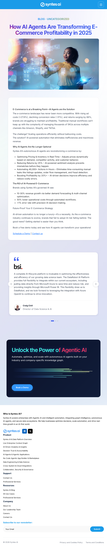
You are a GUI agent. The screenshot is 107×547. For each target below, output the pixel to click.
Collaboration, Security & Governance (18, 470)
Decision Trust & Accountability (15, 451)
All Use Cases (8, 494)
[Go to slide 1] (49, 320)
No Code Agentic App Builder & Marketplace (21, 458)
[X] (30, 431)
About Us (7, 506)
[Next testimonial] (96, 284)
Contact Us (7, 478)
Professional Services (12, 482)
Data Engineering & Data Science (16, 462)
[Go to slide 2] (51, 320)
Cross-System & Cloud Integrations (17, 466)
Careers (6, 513)
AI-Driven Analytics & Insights (15, 447)
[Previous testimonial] (11, 284)
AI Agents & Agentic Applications (16, 454)
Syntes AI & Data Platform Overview (17, 439)
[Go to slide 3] (54, 320)
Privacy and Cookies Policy (71, 542)
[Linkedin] (24, 431)
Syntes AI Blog (9, 490)
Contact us (37, 233)
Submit (97, 529)
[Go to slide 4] (57, 320)
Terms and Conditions (95, 542)
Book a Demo (22, 387)
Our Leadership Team (11, 510)
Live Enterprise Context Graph (15, 443)
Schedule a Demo (21, 233)
